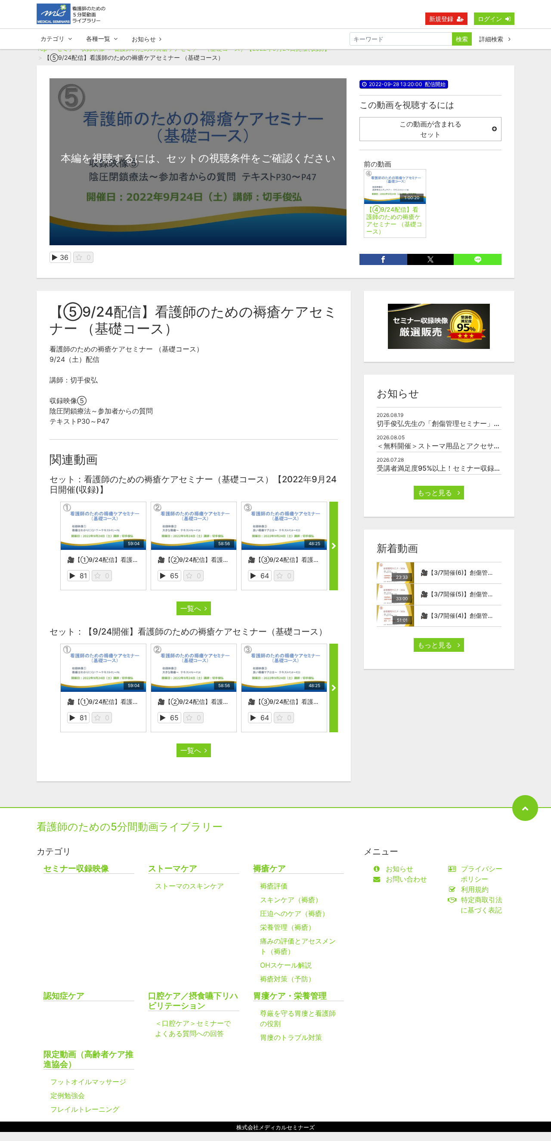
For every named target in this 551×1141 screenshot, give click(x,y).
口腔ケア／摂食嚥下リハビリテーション (193, 1001)
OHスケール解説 (286, 965)
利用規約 (475, 889)
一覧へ (190, 608)
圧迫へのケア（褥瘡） (294, 913)
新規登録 (441, 18)
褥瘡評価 (274, 886)
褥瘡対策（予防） (287, 978)
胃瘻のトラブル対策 (291, 1037)
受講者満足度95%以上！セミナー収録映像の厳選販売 (459, 468)
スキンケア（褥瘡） (291, 899)
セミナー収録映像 (76, 868)
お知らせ (144, 39)
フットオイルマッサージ (88, 1081)
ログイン (490, 18)
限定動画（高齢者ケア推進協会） (88, 1059)
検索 (462, 39)
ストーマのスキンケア (189, 886)
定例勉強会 (67, 1095)
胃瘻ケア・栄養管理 (290, 996)
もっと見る (436, 492)
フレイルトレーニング (84, 1109)
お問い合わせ (406, 879)
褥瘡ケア (269, 868)
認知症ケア (63, 996)
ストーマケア (172, 868)
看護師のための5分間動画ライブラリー (130, 826)
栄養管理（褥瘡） (287, 927)
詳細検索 (492, 39)
